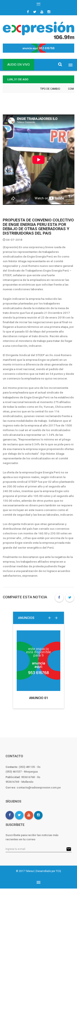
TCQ (58, 871)
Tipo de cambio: (49, 88)
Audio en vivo (18, 65)
